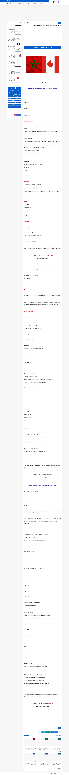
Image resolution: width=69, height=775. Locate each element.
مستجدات (18, 102)
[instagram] (7, 1)
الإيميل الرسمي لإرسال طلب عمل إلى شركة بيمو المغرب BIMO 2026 (11, 79)
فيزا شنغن (11, 100)
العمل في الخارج (26, 3)
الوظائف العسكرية (36, 3)
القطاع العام (47, 3)
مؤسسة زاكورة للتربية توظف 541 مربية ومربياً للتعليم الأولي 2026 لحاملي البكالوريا (11, 51)
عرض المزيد (26, 735)
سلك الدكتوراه (18, 98)
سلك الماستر (11, 98)
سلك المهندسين (17, 100)
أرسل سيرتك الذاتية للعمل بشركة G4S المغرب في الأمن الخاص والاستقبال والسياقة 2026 (11, 45)
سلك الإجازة (11, 96)
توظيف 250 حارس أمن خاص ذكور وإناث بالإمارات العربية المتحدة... (30, 748)
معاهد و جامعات (12, 102)
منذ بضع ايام (59, 746)
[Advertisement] (34, 13)
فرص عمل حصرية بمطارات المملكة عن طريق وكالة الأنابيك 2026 (43, 748)
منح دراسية (19, 3)
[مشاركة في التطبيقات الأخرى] (39, 732)
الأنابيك (31, 3)
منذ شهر (34, 746)
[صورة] (18, 27)
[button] (55, 732)
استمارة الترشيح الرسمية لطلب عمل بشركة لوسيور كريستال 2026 (11, 73)
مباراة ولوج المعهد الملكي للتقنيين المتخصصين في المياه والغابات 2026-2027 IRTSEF (11, 62)
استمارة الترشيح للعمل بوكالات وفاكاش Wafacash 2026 (11, 68)
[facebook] (9, 1)
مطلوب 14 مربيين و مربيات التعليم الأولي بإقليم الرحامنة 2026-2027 (55, 763)
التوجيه (23, 3)
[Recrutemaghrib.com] (56, 2)
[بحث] (7, 3)
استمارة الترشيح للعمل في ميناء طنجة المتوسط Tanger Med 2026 (11, 28)
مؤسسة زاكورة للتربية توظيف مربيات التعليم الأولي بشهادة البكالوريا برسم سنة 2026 (11, 56)
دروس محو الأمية (17, 96)
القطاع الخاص (42, 3)
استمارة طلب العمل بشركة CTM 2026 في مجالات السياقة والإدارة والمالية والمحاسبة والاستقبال (11, 34)
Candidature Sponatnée (13, 3)
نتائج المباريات (12, 104)
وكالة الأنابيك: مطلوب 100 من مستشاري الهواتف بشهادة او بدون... (56, 749)
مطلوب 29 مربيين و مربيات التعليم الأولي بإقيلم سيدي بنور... (43, 763)
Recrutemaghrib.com (51, 773)
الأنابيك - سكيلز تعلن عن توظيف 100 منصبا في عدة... (30, 763)
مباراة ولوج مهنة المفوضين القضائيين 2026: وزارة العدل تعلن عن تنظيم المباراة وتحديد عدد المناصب (11, 39)
